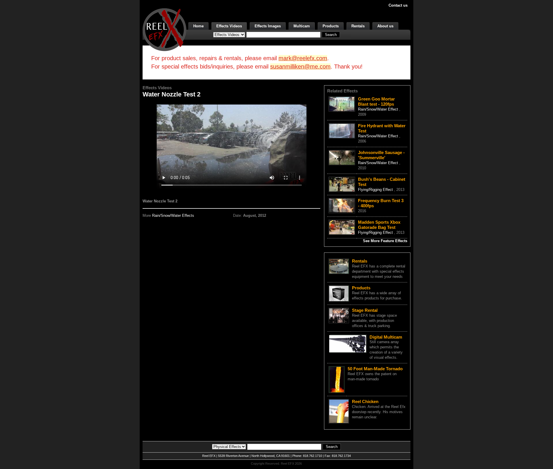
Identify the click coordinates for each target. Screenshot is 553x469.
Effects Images (268, 26)
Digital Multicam (386, 337)
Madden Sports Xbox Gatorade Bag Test (379, 225)
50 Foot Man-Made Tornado (375, 368)
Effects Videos (229, 26)
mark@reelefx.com (303, 58)
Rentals (358, 26)
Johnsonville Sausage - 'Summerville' (381, 155)
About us (385, 26)
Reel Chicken (365, 401)
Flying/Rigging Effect (376, 189)
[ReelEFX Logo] (164, 29)
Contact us (398, 5)
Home (198, 26)
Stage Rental (365, 310)
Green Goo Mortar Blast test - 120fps (376, 101)
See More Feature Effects (385, 241)
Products (331, 26)
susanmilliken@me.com (300, 66)
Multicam (301, 26)
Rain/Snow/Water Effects (173, 215)
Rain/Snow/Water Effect (378, 109)
